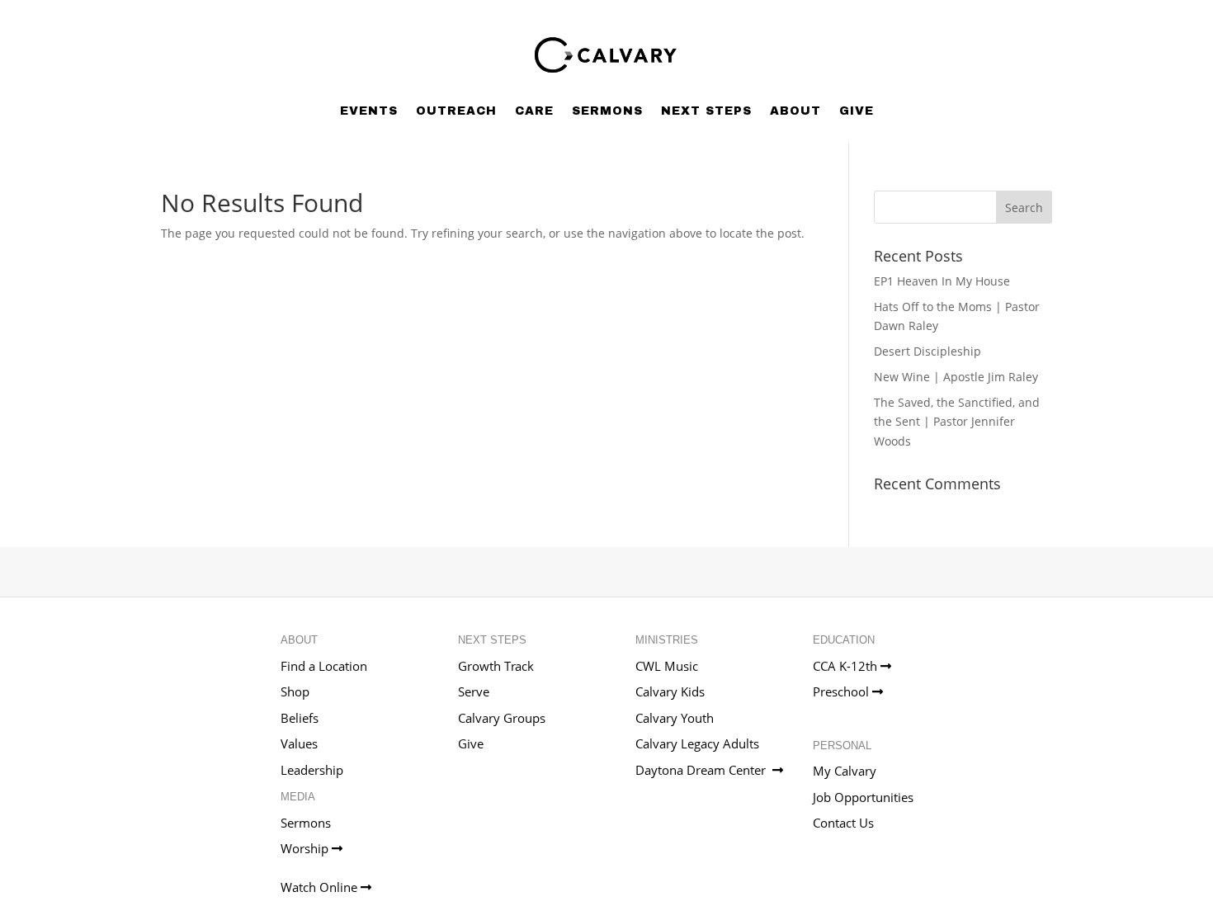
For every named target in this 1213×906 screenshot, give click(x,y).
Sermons (607, 111)
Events (369, 111)
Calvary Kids (670, 691)
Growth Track (496, 666)
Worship (306, 848)
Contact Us (843, 822)
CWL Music (666, 666)
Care (534, 111)
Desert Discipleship (927, 351)
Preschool (842, 691)
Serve (473, 691)
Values (299, 743)
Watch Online (321, 887)
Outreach (456, 111)
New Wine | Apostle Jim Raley (956, 377)
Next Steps (706, 111)
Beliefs (300, 718)
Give (856, 111)
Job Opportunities (863, 797)
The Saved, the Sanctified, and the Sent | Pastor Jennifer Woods (957, 422)
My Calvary (844, 770)
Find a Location (324, 666)
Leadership (312, 770)
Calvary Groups (501, 718)
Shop (295, 691)
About (795, 111)
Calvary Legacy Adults (697, 743)
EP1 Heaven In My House (942, 281)
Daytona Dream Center (703, 770)
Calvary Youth (674, 718)
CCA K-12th (846, 666)
